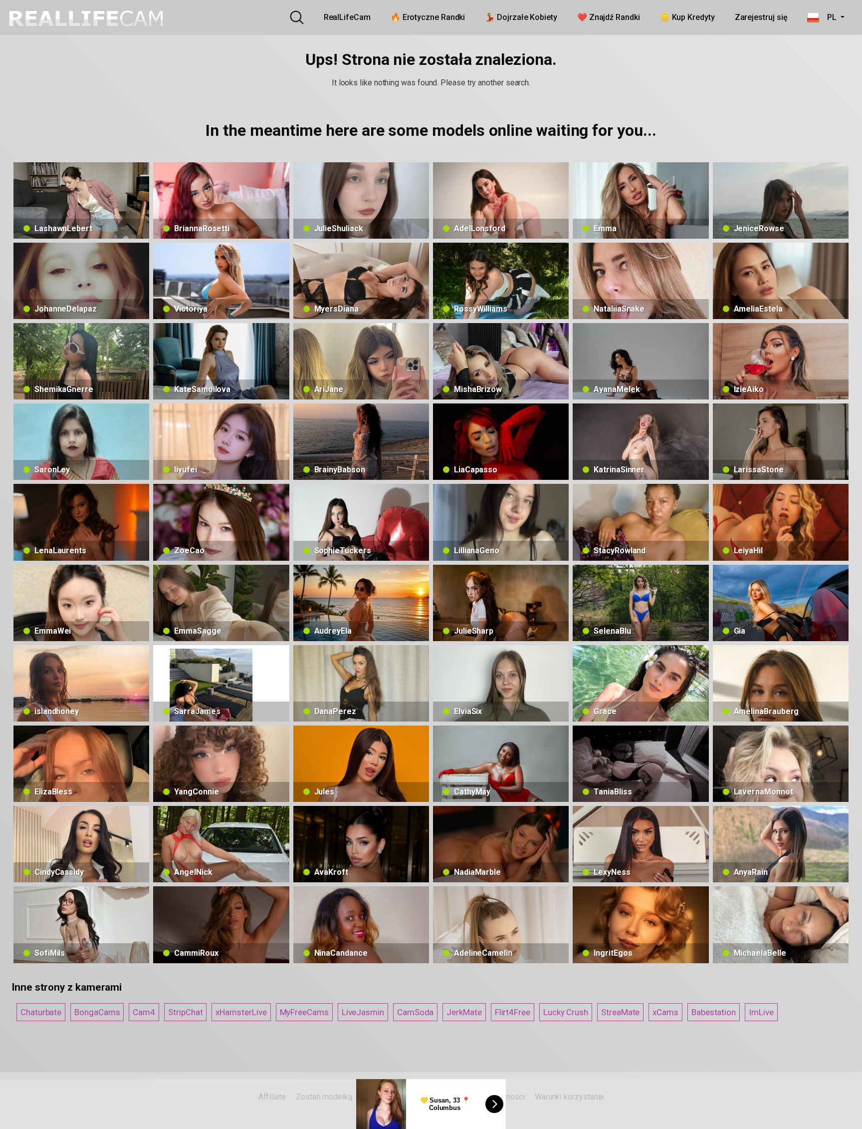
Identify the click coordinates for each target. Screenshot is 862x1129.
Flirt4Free (512, 1012)
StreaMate (620, 1012)
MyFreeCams (304, 1012)
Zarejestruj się (761, 17)
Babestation (713, 1012)
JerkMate (463, 1012)
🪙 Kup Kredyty (687, 17)
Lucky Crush (565, 1012)
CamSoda (415, 1012)
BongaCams (97, 1012)
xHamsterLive (241, 1012)
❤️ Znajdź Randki (608, 17)
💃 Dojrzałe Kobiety (521, 17)
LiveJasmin (363, 1012)
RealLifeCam (347, 17)
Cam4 (144, 1012)
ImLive (761, 1012)
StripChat (185, 1012)
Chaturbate (40, 1012)
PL (828, 17)
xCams (665, 1012)
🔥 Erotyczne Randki (428, 17)
